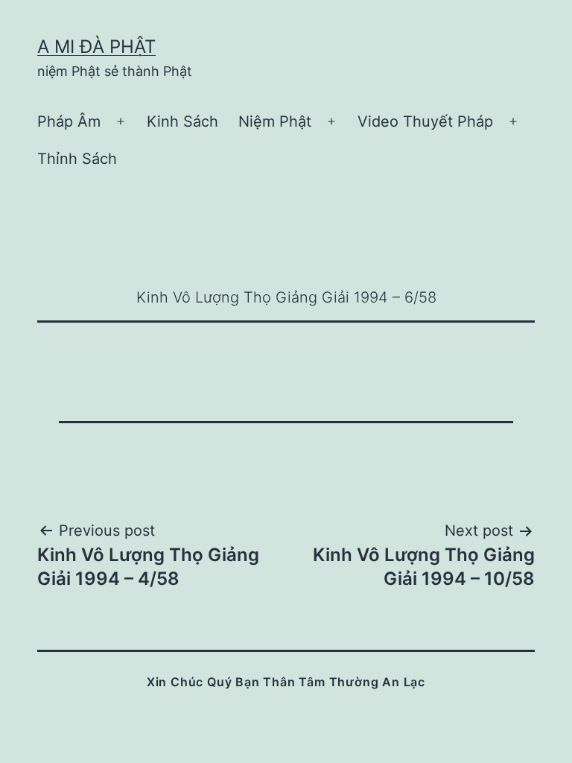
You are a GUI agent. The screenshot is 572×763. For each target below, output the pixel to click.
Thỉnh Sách (77, 159)
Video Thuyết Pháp (425, 121)
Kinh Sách (182, 121)
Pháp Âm (69, 121)
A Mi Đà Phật (96, 46)
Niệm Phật (274, 121)
